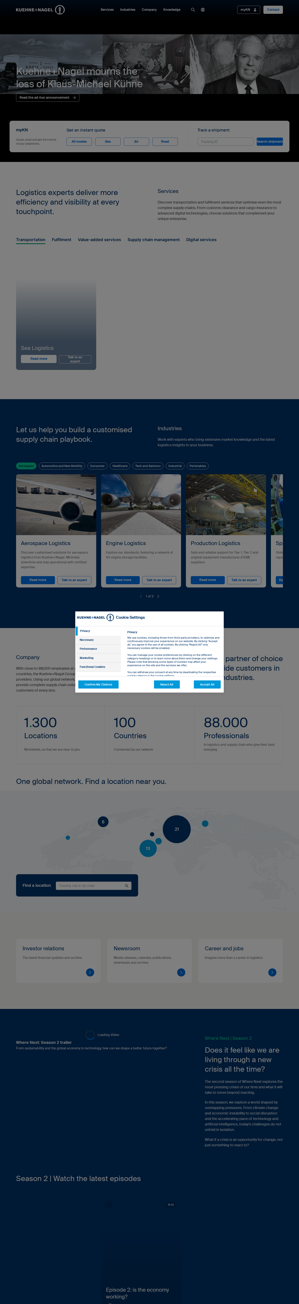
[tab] (98, 631)
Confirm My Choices (98, 684)
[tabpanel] (173, 663)
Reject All (166, 684)
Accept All (207, 684)
